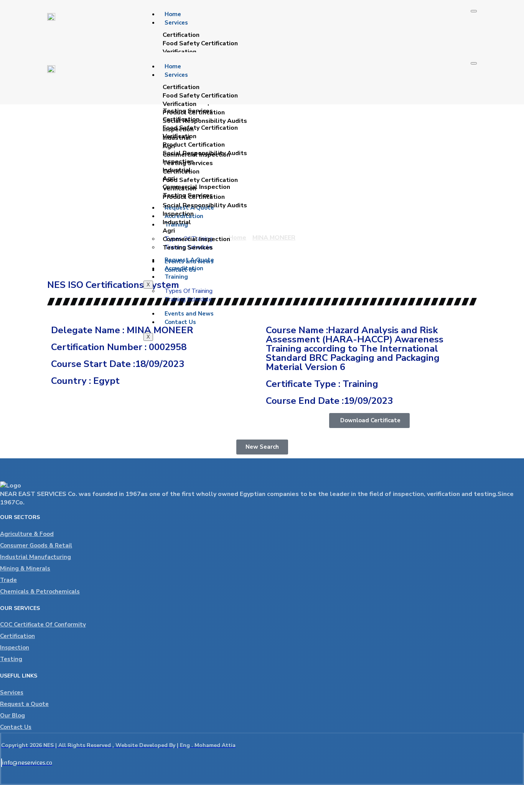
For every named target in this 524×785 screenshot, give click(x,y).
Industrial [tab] (177, 138)
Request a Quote (24, 704)
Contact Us (180, 322)
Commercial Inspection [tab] (196, 154)
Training (176, 277)
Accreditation (184, 268)
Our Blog (12, 715)
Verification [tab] (179, 52)
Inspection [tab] (178, 129)
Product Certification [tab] (194, 112)
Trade (8, 580)
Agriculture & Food (27, 534)
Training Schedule (188, 299)
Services (176, 22)
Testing (11, 659)
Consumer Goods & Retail (36, 545)
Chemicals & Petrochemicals (40, 591)
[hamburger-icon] (474, 11)
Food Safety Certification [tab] (200, 43)
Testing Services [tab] (188, 163)
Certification (17, 636)
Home (173, 14)
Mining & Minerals (25, 568)
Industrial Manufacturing (35, 557)
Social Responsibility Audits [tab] (205, 121)
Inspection (14, 647)
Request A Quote (189, 260)
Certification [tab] (181, 35)
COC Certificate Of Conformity (43, 624)
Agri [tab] (169, 146)
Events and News (189, 313)
